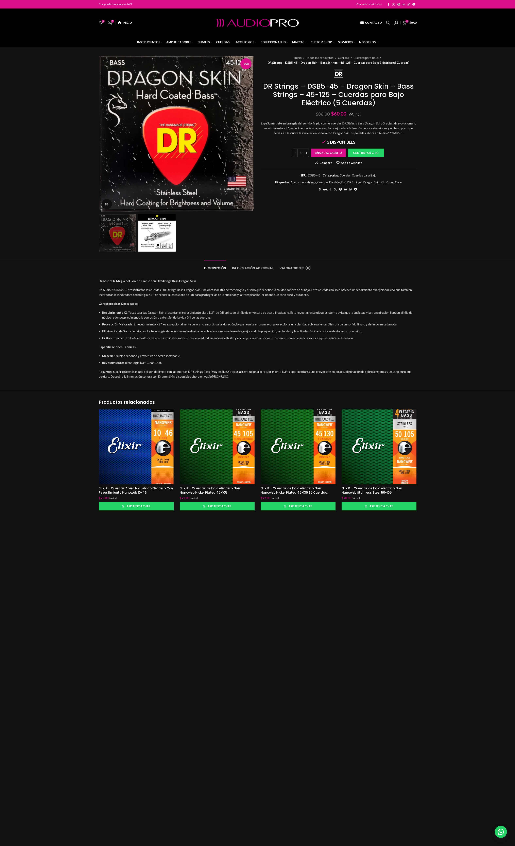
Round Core (394, 182)
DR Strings (354, 182)
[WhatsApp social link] (408, 4)
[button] (366, 153)
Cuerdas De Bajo (328, 182)
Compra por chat (366, 152)
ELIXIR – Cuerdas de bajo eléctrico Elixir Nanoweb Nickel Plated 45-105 (210, 490)
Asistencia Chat (138, 506)
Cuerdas (343, 58)
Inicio (298, 58)
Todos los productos (319, 58)
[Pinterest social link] (398, 4)
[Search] (388, 23)
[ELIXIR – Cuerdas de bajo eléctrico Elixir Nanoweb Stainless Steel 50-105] (379, 446)
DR (343, 182)
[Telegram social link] (413, 4)
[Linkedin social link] (403, 4)
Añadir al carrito (328, 152)
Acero (295, 182)
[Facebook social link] (388, 4)
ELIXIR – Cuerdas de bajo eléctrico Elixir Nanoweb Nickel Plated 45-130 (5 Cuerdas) (295, 490)
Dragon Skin (371, 182)
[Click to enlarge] (107, 204)
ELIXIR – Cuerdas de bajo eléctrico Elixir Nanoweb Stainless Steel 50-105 (372, 490)
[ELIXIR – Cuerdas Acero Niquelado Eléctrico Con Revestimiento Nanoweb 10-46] (136, 446)
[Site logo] (257, 22)
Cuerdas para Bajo (366, 58)
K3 (382, 182)
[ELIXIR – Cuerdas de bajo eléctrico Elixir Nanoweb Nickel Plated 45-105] (217, 446)
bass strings (308, 182)
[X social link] (393, 4)
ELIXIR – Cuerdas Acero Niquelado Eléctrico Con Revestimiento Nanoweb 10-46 (136, 490)
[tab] (215, 266)
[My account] (396, 23)
